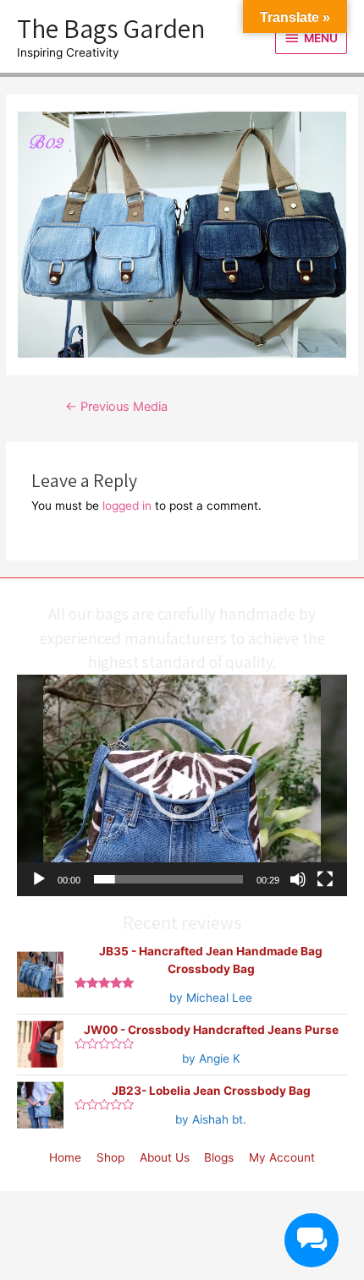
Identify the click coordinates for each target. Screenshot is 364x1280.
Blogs (219, 1157)
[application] (182, 785)
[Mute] (298, 879)
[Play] (38, 879)
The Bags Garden (111, 28)
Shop (110, 1157)
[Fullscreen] (325, 879)
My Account (282, 1157)
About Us (165, 1157)
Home (65, 1157)
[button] (182, 785)
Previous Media (116, 406)
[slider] (168, 879)
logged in (127, 505)
